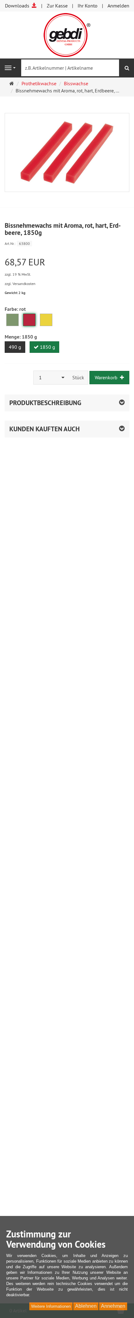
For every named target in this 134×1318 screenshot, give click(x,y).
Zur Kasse (57, 5)
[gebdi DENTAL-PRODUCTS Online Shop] (67, 34)
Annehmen (113, 1306)
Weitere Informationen (51, 1306)
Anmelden (118, 5)
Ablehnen (86, 1306)
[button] (67, 429)
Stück (78, 377)
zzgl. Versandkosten (20, 283)
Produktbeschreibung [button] (45, 403)
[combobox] (51, 377)
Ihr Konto (88, 5)
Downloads (18, 5)
